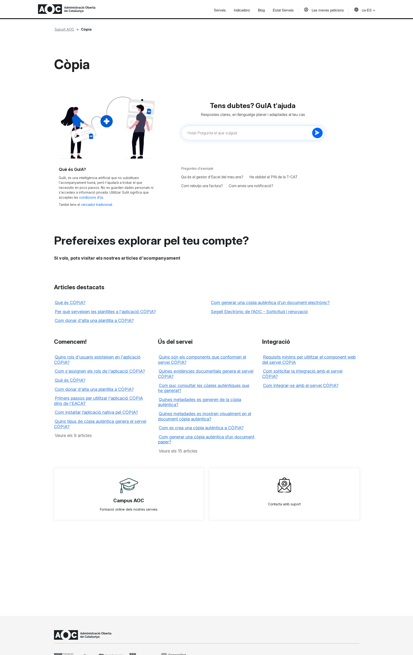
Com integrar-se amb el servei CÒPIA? (300, 385)
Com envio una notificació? (251, 186)
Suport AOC (64, 29)
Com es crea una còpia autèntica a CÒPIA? (201, 427)
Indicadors (242, 9)
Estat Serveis (283, 9)
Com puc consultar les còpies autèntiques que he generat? (203, 388)
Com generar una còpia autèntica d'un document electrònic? (270, 302)
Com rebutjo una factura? (202, 186)
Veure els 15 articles (178, 450)
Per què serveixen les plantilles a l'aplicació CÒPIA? (105, 311)
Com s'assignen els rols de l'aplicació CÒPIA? (100, 371)
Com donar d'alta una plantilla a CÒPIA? (94, 320)
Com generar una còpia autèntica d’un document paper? (206, 439)
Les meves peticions (327, 9)
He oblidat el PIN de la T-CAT (273, 177)
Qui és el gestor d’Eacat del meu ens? (212, 177)
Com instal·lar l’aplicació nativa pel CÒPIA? (96, 412)
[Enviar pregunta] (317, 133)
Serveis (220, 9)
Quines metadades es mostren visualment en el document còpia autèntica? (204, 416)
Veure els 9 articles (73, 435)
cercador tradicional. (97, 205)
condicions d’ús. (91, 197)
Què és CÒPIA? (70, 302)
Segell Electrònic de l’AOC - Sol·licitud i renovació (259, 311)
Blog (261, 9)
